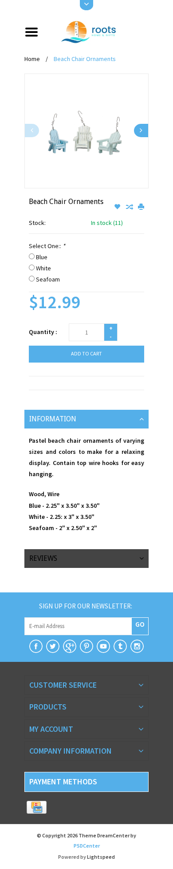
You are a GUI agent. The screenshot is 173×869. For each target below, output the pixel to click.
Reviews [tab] (43, 558)
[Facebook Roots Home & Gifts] (36, 646)
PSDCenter (87, 845)
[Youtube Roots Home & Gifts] (103, 646)
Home (32, 59)
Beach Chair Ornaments (85, 59)
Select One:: (47, 246)
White (43, 268)
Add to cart (86, 353)
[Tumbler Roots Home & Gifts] (120, 646)
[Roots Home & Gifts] (97, 31)
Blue (41, 257)
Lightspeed (101, 856)
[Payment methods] (37, 807)
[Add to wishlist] (118, 207)
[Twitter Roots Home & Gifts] (52, 646)
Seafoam (48, 279)
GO (140, 624)
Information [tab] (52, 419)
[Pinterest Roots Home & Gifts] (86, 646)
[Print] (141, 207)
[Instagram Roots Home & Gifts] (137, 646)
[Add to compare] (130, 207)
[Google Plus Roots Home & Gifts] (69, 646)
